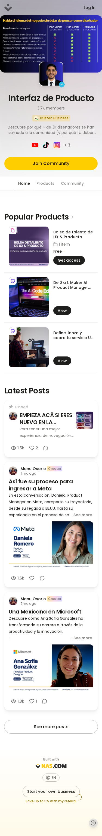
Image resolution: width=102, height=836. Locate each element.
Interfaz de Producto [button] (51, 98)
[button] (51, 129)
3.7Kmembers (51, 108)
